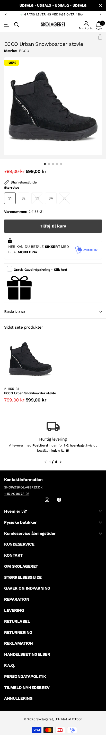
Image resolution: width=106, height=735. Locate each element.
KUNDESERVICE (19, 544)
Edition (77, 719)
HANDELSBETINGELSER (27, 654)
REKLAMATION (18, 643)
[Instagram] (47, 500)
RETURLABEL (17, 621)
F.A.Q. (9, 665)
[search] (16, 25)
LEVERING (14, 610)
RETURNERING (18, 632)
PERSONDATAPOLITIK (25, 676)
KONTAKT (13, 555)
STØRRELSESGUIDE (23, 577)
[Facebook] (59, 500)
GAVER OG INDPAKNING (27, 588)
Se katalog (7, 24)
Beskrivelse (14, 311)
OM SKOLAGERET (21, 566)
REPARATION (16, 599)
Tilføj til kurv (53, 226)
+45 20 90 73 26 (16, 494)
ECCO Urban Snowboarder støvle (30, 393)
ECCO (24, 51)
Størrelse (11, 187)
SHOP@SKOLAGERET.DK (23, 487)
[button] (5, 14)
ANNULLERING (18, 698)
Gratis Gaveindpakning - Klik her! (40, 270)
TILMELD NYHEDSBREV (26, 687)
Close (100, 5)
